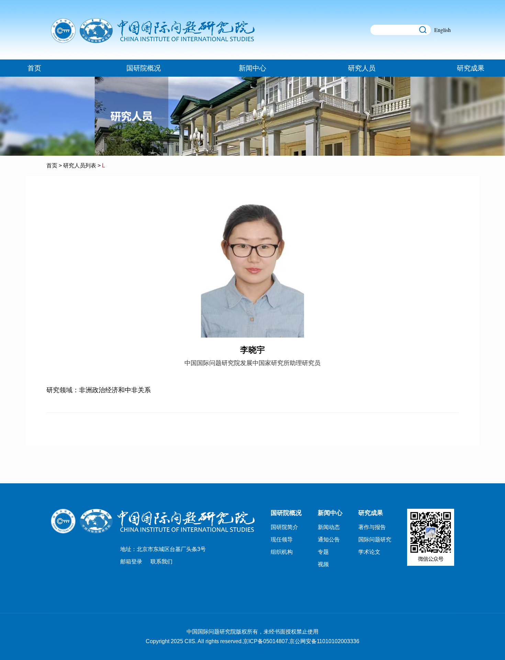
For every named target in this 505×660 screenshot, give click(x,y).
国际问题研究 (374, 539)
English (442, 29)
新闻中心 (252, 68)
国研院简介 (284, 527)
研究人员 (361, 68)
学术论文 (369, 552)
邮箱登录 (131, 561)
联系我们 (161, 561)
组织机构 (282, 552)
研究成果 (470, 68)
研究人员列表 (79, 165)
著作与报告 (372, 527)
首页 (34, 68)
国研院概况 (143, 68)
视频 (323, 564)
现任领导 (282, 539)
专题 (323, 552)
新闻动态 (329, 527)
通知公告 (329, 539)
